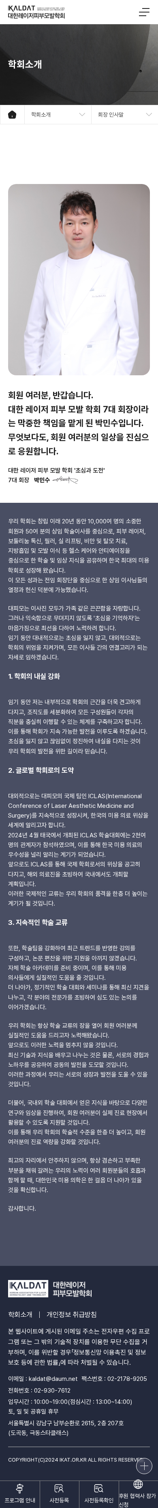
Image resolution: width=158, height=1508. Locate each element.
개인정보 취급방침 (72, 1315)
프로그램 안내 (19, 1500)
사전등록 (59, 1500)
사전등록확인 (98, 1500)
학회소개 (20, 1315)
